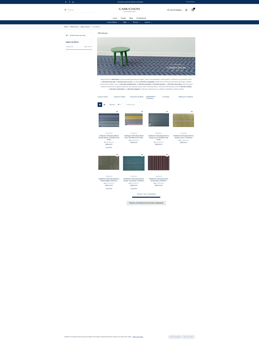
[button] (99, 97)
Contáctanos (190, 2)
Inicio (66, 26)
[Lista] (104, 104)
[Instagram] (65, 2)
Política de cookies (138, 336)
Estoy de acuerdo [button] (188, 336)
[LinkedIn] (73, 2)
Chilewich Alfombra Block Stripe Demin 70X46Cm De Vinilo (109, 137)
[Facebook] (69, 2)
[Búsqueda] (65, 10)
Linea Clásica (85, 26)
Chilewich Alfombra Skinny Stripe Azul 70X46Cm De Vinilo (158, 137)
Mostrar (112, 104)
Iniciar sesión (186, 10)
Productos (74, 26)
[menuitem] (115, 18)
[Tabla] (100, 104)
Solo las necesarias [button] (174, 336)
